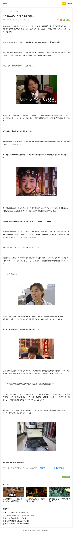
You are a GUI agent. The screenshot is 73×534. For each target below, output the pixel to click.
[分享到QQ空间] (69, 20)
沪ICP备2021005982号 (43, 531)
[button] (64, 3)
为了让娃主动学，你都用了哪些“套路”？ (17, 524)
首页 (11, 11)
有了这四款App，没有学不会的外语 (16, 512)
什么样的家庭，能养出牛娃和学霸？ (16, 518)
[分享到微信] (64, 20)
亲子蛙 (4, 3)
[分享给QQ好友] (67, 20)
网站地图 (34, 531)
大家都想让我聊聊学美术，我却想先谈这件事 (19, 515)
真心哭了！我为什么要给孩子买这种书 (17, 521)
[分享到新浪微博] (61, 20)
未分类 (16, 11)
